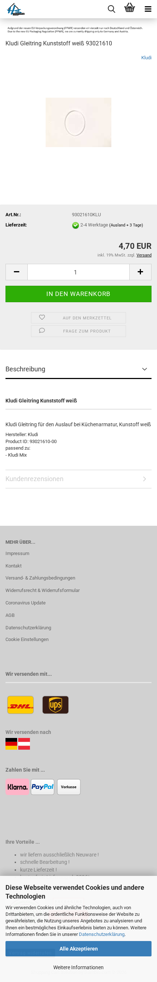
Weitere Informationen (78, 967)
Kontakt (13, 566)
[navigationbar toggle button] (148, 9)
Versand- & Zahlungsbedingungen (40, 578)
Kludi (146, 57)
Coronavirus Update (25, 603)
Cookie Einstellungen (27, 639)
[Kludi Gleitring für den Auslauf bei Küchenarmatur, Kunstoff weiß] (78, 109)
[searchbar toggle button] (111, 9)
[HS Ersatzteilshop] (12, 9)
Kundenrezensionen (34, 479)
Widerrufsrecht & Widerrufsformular (42, 590)
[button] (16, 272)
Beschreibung (25, 369)
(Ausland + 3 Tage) (126, 225)
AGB (10, 615)
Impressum (17, 553)
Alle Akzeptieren (79, 949)
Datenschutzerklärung (102, 934)
